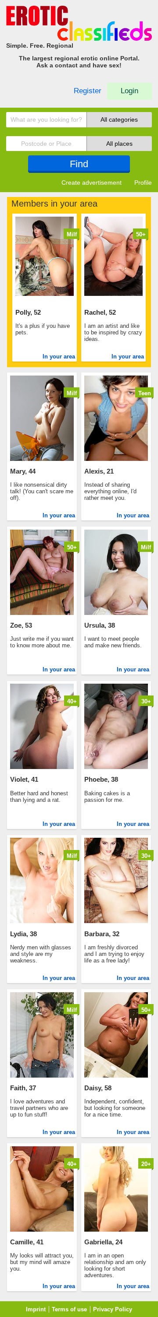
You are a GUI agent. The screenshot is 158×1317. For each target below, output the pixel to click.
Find (79, 163)
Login (129, 91)
